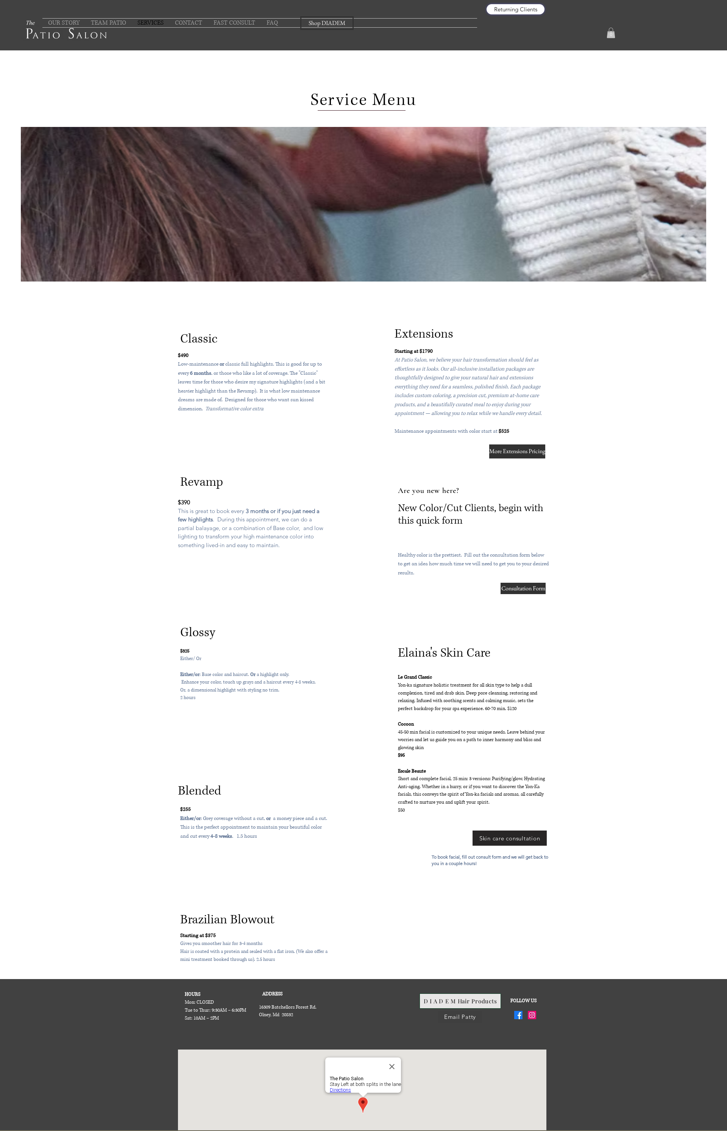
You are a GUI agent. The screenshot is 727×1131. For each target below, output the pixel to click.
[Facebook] (518, 1015)
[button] (611, 33)
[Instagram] (532, 1015)
